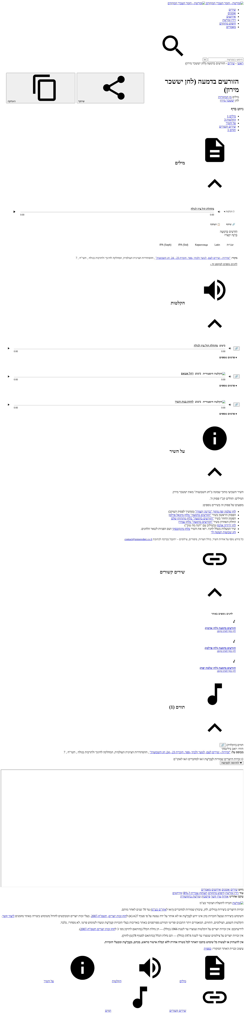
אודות (225, 896)
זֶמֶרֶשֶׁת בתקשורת (190, 896)
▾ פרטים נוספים (228, 357)
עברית (230, 244)
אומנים (232, 13)
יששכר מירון (227, 100)
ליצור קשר (8, 916)
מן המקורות (225, 97)
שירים (232, 9)
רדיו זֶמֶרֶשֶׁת (232, 893)
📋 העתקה (215, 224)
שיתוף (81, 101)
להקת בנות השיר (184, 401)
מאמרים (231, 27)
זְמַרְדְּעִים (177, 893)
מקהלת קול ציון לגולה (202, 208)
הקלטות (230, 119)
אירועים (231, 16)
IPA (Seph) (165, 244)
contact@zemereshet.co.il (138, 539)
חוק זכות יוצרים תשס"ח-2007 (97, 929)
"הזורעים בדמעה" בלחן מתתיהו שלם (192, 518)
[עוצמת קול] (219, 211)
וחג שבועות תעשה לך (223, 532)
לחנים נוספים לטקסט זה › (223, 264)
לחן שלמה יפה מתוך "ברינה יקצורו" (215, 511)
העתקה (12, 101)
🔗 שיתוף (230, 224)
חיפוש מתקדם (227, 23)
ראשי (240, 63)
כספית (207, 948)
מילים (231, 116)
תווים (231, 130)
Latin (217, 244)
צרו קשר (216, 896)
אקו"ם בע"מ (159, 909)
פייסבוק (205, 896)
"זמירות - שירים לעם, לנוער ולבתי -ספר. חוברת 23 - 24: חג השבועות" (193, 258)
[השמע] (8, 348)
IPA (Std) (183, 244)
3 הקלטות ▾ (229, 211)
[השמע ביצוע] (14, 211)
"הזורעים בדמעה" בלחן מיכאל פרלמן (190, 515)
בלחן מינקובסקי (181, 528)
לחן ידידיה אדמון (226, 525)
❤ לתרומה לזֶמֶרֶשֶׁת (231, 762)
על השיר (231, 123)
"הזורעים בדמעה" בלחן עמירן (195, 521)
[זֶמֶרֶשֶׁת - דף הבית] (237, 903)
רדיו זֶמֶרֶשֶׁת (229, 20)
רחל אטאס (187, 373)
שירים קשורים (227, 126)
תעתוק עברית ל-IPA (195, 893)
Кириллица (201, 244)
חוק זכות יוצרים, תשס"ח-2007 (109, 916)
